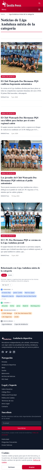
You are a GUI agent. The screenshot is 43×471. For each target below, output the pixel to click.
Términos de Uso (7, 401)
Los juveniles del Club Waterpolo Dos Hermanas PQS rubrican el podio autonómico (19, 180)
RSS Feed (5, 379)
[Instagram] (10, 352)
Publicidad (5, 439)
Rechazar (11, 467)
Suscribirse (21, 428)
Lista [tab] (4, 275)
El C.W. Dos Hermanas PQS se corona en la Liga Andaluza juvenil (21, 241)
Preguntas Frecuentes (9, 442)
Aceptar (32, 467)
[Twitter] (6, 352)
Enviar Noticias (7, 445)
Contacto (5, 406)
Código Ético (6, 392)
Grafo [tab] (10, 275)
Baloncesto (5, 373)
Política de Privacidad (9, 395)
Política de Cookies (8, 398)
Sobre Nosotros (7, 389)
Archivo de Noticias (8, 376)
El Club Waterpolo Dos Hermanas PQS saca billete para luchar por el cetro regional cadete (19, 120)
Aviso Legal (5, 404)
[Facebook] (3, 352)
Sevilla (4, 370)
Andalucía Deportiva (9, 365)
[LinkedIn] (14, 352)
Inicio (3, 14)
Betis (3, 368)
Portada (4, 362)
